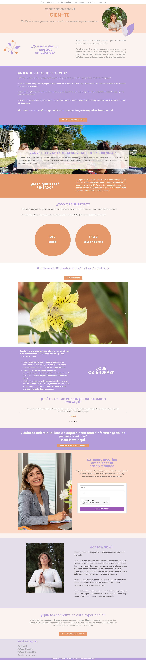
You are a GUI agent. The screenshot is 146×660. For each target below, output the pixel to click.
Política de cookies (25, 649)
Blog (75, 2)
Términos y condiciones (27, 655)
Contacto (102, 2)
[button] (20, 313)
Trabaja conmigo (64, 2)
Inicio (42, 2)
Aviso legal (22, 646)
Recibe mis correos (102, 509)
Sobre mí (50, 2)
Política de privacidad (27, 652)
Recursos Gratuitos (88, 2)
